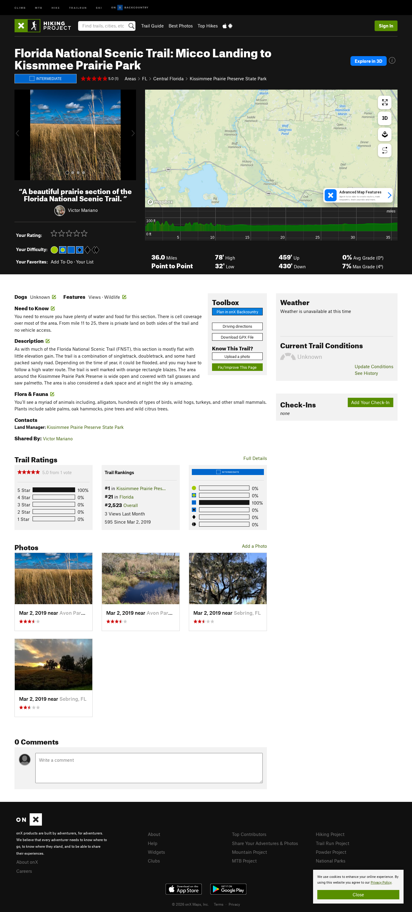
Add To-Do (62, 261)
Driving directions (237, 326)
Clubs (154, 860)
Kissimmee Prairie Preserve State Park (228, 78)
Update (374, 366)
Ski (99, 7)
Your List (84, 261)
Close (358, 894)
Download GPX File (237, 337)
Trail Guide (152, 25)
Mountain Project (249, 852)
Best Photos (181, 25)
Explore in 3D (368, 61)
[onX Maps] (29, 824)
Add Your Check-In (370, 402)
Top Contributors (249, 834)
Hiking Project (330, 834)
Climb (20, 7)
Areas (130, 78)
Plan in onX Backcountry (237, 311)
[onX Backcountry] (130, 7)
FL (144, 78)
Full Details (255, 458)
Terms (218, 904)
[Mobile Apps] (227, 25)
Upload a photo (237, 356)
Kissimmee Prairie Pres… (141, 488)
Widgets (156, 852)
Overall (130, 505)
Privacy (234, 904)
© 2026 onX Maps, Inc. (190, 904)
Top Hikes (208, 25)
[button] (20, 135)
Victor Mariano (83, 210)
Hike (56, 7)
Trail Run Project (332, 843)
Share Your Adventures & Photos (265, 843)
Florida (126, 496)
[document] (358, 886)
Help (152, 843)
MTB (39, 7)
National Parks (330, 860)
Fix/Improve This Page (237, 367)
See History (366, 373)
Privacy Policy (381, 883)
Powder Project (331, 852)
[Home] (45, 25)
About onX (27, 862)
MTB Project (244, 860)
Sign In (386, 25)
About (154, 834)
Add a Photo (254, 546)
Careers (24, 871)
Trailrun (78, 7)
